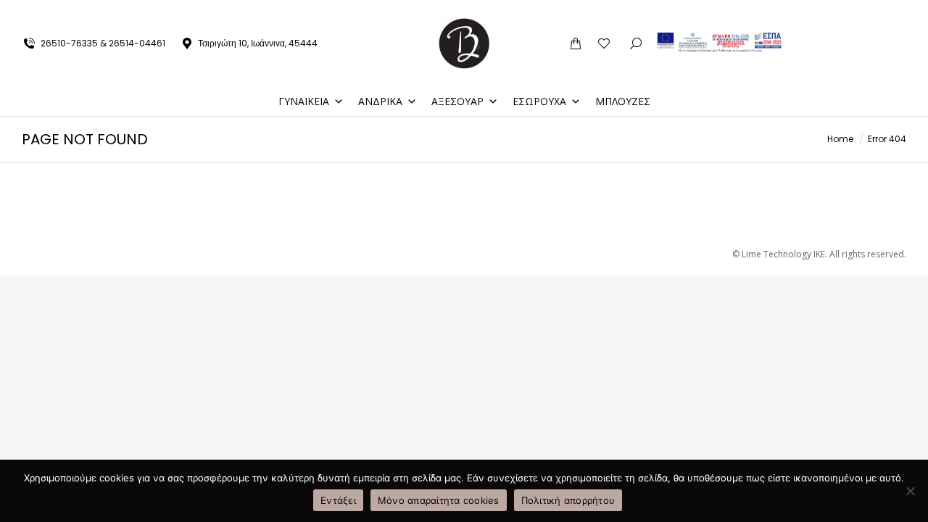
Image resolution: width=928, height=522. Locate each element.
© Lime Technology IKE (778, 254)
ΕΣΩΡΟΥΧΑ (539, 101)
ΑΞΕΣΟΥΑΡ (457, 101)
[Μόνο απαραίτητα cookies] (910, 491)
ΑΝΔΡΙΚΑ (380, 101)
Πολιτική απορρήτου (568, 500)
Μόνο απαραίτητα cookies (439, 500)
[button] (713, 11)
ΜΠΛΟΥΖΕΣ (622, 101)
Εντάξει (338, 500)
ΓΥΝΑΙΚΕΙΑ (303, 101)
